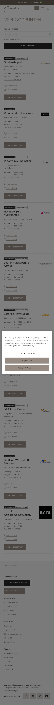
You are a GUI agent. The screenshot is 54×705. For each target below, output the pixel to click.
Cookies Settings (27, 353)
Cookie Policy (27, 346)
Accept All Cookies (27, 368)
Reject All (27, 360)
